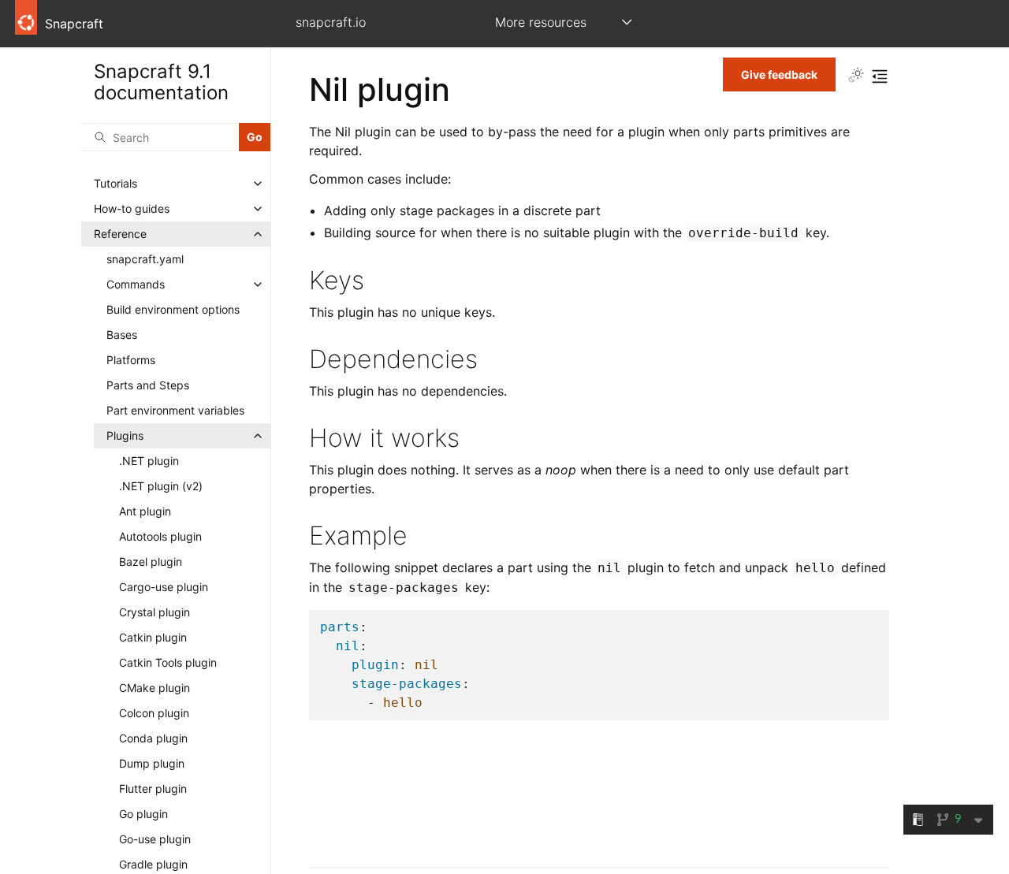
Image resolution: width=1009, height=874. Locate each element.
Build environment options (173, 309)
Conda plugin (153, 738)
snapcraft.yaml (145, 259)
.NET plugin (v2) (161, 486)
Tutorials (115, 183)
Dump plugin (151, 763)
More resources (540, 22)
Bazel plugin (150, 561)
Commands (135, 284)
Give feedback (779, 74)
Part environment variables (175, 410)
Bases (121, 334)
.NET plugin (149, 460)
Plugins (124, 435)
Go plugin (143, 813)
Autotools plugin (160, 536)
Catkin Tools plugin (168, 662)
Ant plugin (145, 511)
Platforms (130, 359)
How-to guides (131, 208)
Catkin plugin (153, 637)
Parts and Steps (147, 385)
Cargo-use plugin (163, 586)
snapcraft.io (331, 22)
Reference (120, 233)
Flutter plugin (153, 788)
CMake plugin (154, 687)
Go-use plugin (155, 839)
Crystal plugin (154, 612)
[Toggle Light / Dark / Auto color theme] (856, 76)
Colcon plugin (154, 713)
